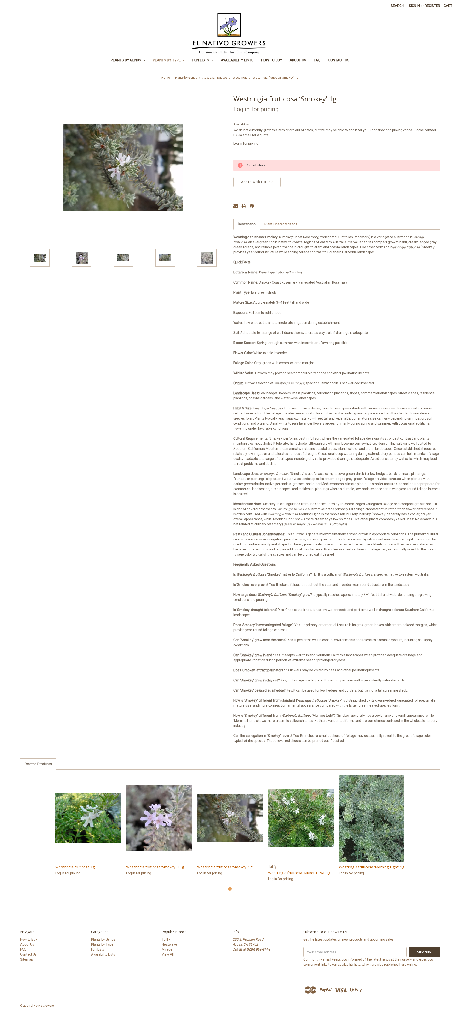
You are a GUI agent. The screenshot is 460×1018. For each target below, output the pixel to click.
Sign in (414, 6)
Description (247, 224)
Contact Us (338, 60)
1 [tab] (230, 889)
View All (168, 954)
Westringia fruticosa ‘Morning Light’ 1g (372, 866)
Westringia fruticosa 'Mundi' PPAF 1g (299, 872)
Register (432, 6)
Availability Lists (237, 60)
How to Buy (271, 60)
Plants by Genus (126, 60)
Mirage (167, 949)
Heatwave (169, 944)
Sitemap (26, 959)
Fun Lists (201, 60)
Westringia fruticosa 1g (75, 866)
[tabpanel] (88, 828)
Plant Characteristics (280, 224)
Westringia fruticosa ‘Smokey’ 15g (155, 866)
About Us (298, 60)
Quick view (88, 818)
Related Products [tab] (38, 764)
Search (397, 6)
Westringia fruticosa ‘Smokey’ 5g (225, 866)
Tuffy (166, 939)
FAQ (317, 60)
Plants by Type (167, 60)
